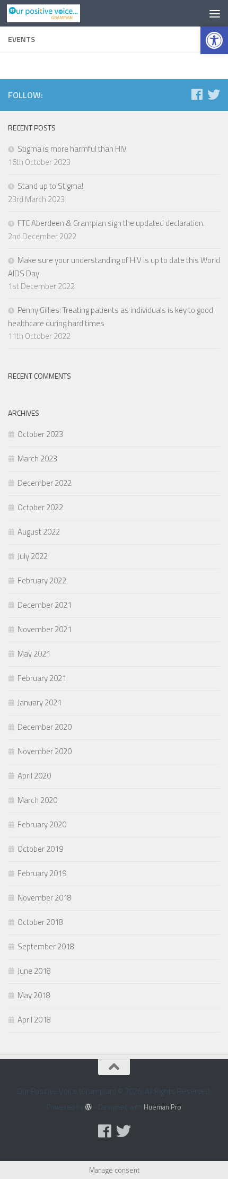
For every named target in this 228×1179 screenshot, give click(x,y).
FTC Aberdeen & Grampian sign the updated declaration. (111, 223)
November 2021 (44, 629)
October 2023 (40, 434)
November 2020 (44, 751)
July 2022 (32, 556)
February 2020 (41, 824)
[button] (214, 40)
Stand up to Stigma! (50, 186)
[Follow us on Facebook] (196, 94)
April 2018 (34, 1020)
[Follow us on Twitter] (213, 94)
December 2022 (44, 483)
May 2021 (33, 654)
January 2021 (39, 702)
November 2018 (44, 898)
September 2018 (45, 946)
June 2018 (34, 971)
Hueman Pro (162, 1107)
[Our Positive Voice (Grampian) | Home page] (55, 13)
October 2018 (40, 922)
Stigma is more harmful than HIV (72, 149)
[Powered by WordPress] (88, 1107)
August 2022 (38, 532)
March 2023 (37, 458)
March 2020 (37, 800)
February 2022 (41, 580)
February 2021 (41, 678)
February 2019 (41, 873)
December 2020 (44, 727)
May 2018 (33, 995)
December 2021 (44, 605)
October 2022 (40, 507)
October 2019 (40, 849)
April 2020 (34, 776)
